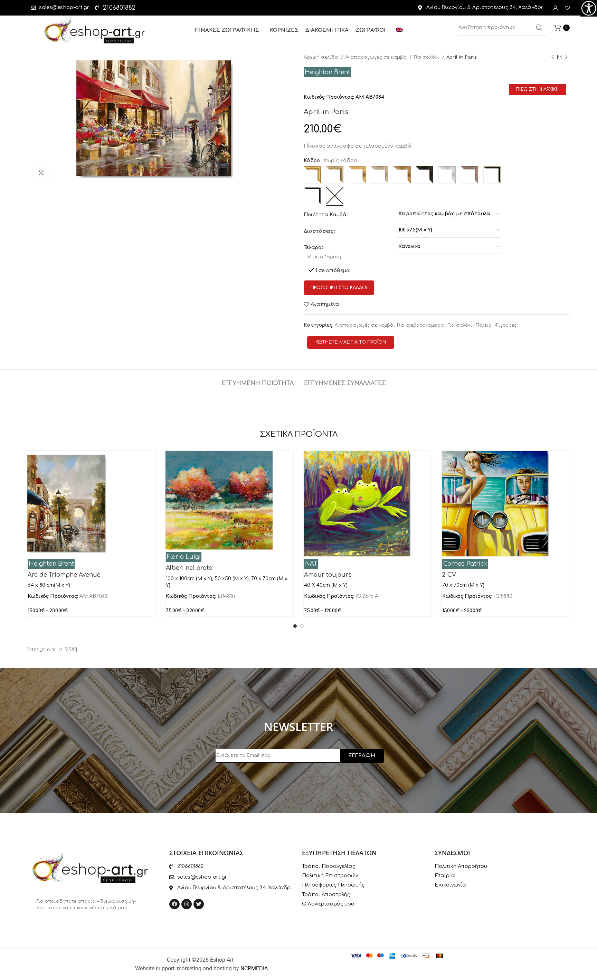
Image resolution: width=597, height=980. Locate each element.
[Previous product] (552, 57)
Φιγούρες (506, 325)
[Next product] (566, 57)
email (222, 746)
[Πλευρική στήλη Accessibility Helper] (588, 8)
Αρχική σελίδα (321, 57)
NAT (311, 564)
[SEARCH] (539, 28)
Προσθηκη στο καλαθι (339, 287)
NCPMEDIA (254, 968)
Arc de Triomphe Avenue (64, 575)
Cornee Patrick (465, 564)
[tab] (258, 379)
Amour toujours (328, 575)
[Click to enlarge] (41, 172)
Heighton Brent (327, 72)
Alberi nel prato (189, 568)
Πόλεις (483, 325)
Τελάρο (312, 247)
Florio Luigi (184, 557)
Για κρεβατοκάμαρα (420, 325)
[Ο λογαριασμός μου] (555, 8)
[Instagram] (186, 904)
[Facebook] (174, 904)
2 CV (449, 575)
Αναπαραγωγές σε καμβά (376, 57)
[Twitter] (198, 904)
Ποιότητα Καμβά (325, 214)
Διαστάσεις (318, 231)
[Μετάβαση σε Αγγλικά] (399, 30)
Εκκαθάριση (326, 257)
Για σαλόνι (427, 57)
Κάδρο (312, 160)
